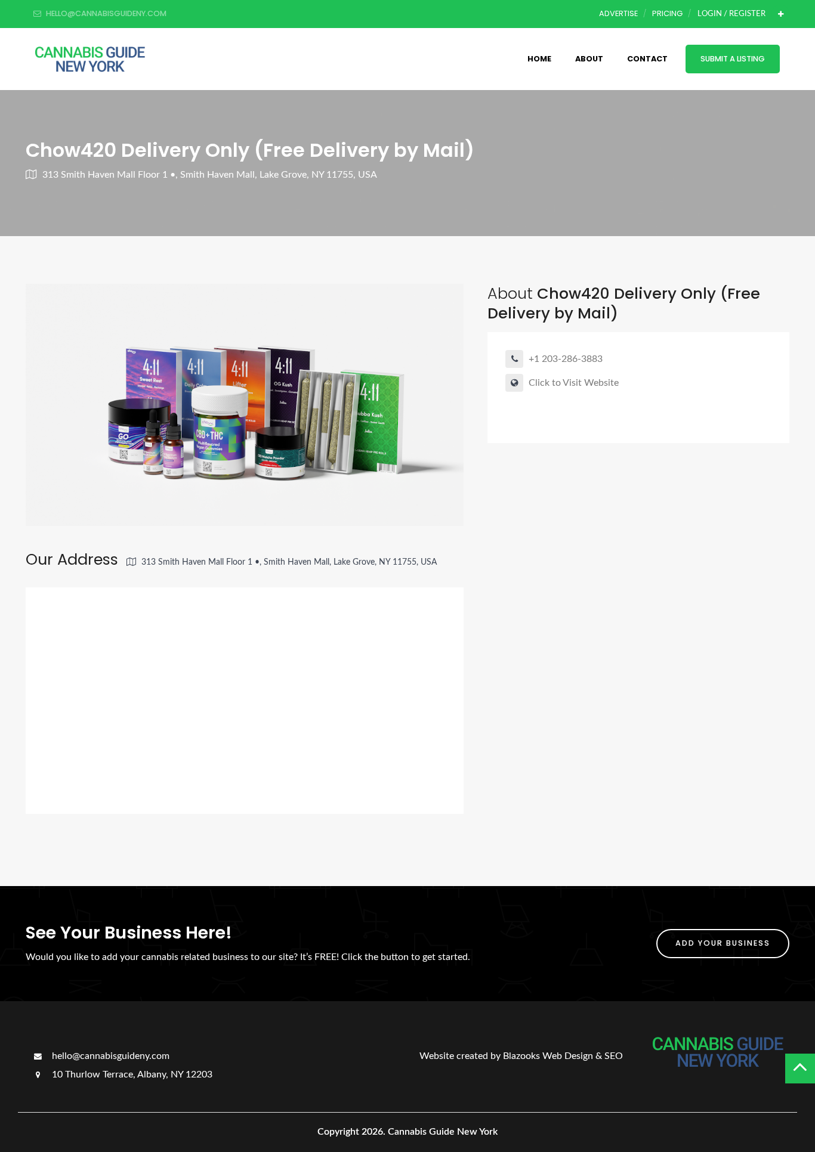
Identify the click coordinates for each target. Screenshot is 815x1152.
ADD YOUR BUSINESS (722, 943)
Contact (647, 59)
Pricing (667, 13)
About (589, 59)
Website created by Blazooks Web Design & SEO (521, 1056)
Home (539, 59)
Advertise (618, 13)
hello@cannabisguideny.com (109, 1056)
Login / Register (731, 13)
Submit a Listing (732, 59)
